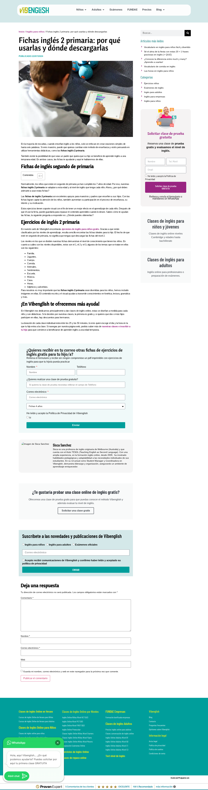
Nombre (31, 367)
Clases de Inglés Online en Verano (36, 711)
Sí (30, 417)
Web (23, 660)
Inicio (22, 31)
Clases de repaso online (74, 757)
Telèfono (81, 367)
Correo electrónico (36, 392)
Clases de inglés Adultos (119, 723)
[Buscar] (188, 33)
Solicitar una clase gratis (76, 510)
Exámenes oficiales (86, 544)
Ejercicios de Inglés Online (75, 751)
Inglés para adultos (60, 544)
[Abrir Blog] (163, 10)
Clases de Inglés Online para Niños (37, 727)
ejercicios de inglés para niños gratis (80, 229)
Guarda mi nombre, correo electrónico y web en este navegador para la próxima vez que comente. (71, 671)
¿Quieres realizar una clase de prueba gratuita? (52, 379)
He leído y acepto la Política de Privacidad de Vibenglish (57, 413)
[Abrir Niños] (85, 10)
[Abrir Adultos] (103, 10)
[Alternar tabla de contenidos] (38, 175)
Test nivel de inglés (115, 756)
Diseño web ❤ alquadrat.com (180, 778)
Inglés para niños (35, 31)
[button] (57, 742)
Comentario (27, 598)
